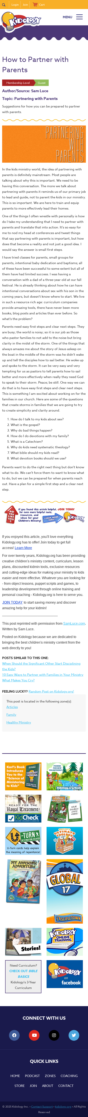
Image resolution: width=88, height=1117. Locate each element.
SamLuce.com (74, 623)
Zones (50, 1076)
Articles (12, 707)
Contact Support (42, 1106)
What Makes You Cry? (18, 680)
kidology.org (63, 1106)
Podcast (32, 1076)
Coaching (69, 1076)
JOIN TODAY (12, 602)
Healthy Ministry (18, 722)
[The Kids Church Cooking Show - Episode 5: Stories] (23, 942)
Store (20, 1085)
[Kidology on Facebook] (65, 974)
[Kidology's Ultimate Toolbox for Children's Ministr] (65, 841)
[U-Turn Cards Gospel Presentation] (23, 841)
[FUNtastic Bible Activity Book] (65, 809)
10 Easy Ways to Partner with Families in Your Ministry (42, 674)
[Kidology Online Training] (65, 942)
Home (15, 1076)
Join (25, 4)
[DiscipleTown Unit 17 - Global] (65, 891)
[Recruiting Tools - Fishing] (65, 776)
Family (11, 714)
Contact (65, 1085)
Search (5, 4)
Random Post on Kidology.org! (51, 691)
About (47, 1085)
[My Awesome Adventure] (23, 882)
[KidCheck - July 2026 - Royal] (23, 809)
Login (15, 4)
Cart (42, 4)
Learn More (23, 548)
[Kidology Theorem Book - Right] (23, 776)
